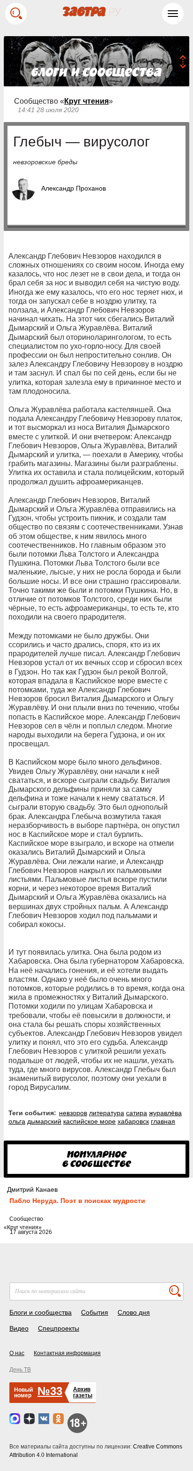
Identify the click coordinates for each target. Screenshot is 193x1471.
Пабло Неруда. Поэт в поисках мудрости (77, 1200)
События (94, 1312)
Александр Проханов (73, 188)
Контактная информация (67, 1353)
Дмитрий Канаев (32, 1189)
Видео (19, 1328)
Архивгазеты (82, 1392)
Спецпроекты (58, 1328)
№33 (49, 1391)
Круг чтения (86, 101)
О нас (16, 1353)
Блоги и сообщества (40, 1312)
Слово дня (134, 1312)
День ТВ (20, 1369)
